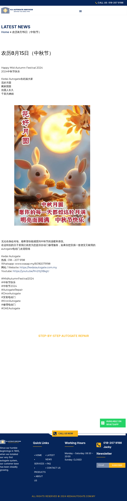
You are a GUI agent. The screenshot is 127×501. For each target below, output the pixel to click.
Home (5, 32)
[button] (81, 11)
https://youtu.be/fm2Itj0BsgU (31, 271)
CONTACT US (54, 468)
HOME (39, 455)
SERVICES (39, 463)
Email (99, 462)
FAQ (49, 463)
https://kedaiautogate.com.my (38, 267)
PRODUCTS (40, 472)
